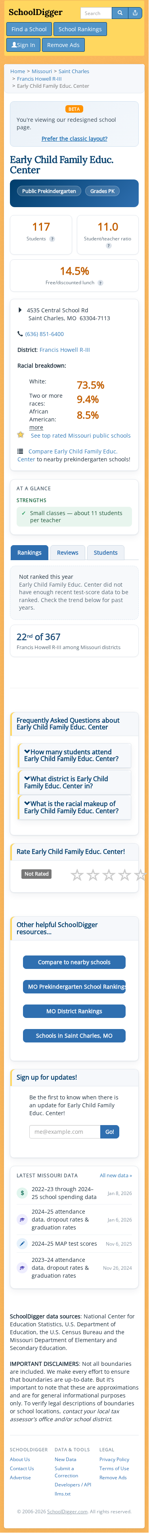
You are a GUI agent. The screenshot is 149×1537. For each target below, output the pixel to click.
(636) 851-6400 (44, 334)
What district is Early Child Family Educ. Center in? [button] (66, 782)
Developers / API (73, 1484)
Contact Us (22, 1468)
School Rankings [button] (80, 29)
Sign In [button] (26, 45)
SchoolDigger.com (67, 1511)
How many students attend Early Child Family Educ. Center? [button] (71, 755)
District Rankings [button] (74, 1011)
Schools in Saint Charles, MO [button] (74, 1035)
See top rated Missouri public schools (81, 435)
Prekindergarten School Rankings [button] (76, 986)
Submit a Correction (66, 1472)
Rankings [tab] (29, 552)
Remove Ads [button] (63, 45)
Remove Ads (113, 1477)
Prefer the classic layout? (74, 138)
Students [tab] (106, 552)
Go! (109, 1131)
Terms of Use (114, 1468)
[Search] (120, 13)
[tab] (74, 756)
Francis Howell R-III (65, 349)
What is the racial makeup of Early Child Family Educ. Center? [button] (71, 807)
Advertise (20, 1477)
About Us (20, 1459)
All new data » (116, 1175)
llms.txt (63, 1493)
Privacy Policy (114, 1459)
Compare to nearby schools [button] (74, 962)
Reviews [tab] (67, 552)
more (36, 427)
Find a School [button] (29, 29)
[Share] (135, 13)
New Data (65, 1459)
